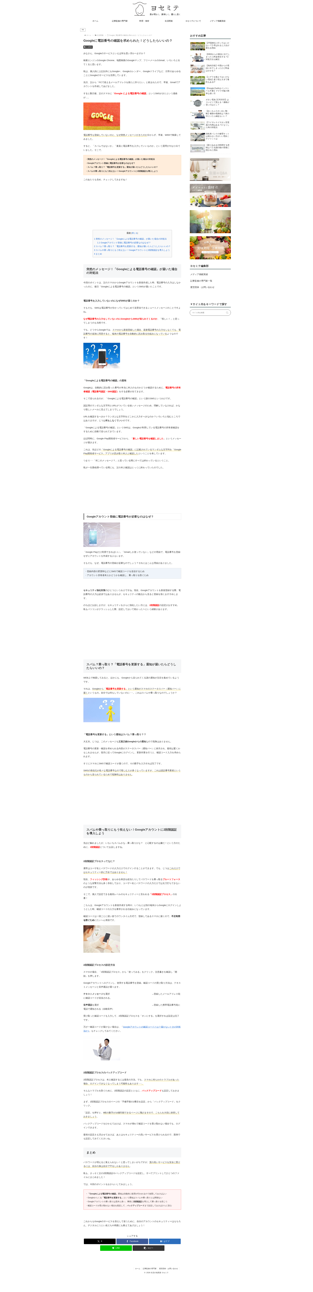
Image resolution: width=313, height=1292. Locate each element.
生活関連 (89, 47)
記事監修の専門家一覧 (201, 281)
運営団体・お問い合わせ (202, 287)
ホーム (137, 1269)
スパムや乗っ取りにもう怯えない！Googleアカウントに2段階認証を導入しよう (132, 250)
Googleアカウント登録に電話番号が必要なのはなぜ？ (124, 243)
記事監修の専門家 (149, 1269)
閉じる (134, 233)
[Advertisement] (132, 206)
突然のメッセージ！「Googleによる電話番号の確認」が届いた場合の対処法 (130, 239)
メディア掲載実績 (199, 274)
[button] (148, 1248)
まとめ (98, 254)
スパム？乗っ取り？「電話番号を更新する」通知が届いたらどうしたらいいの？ (132, 246)
